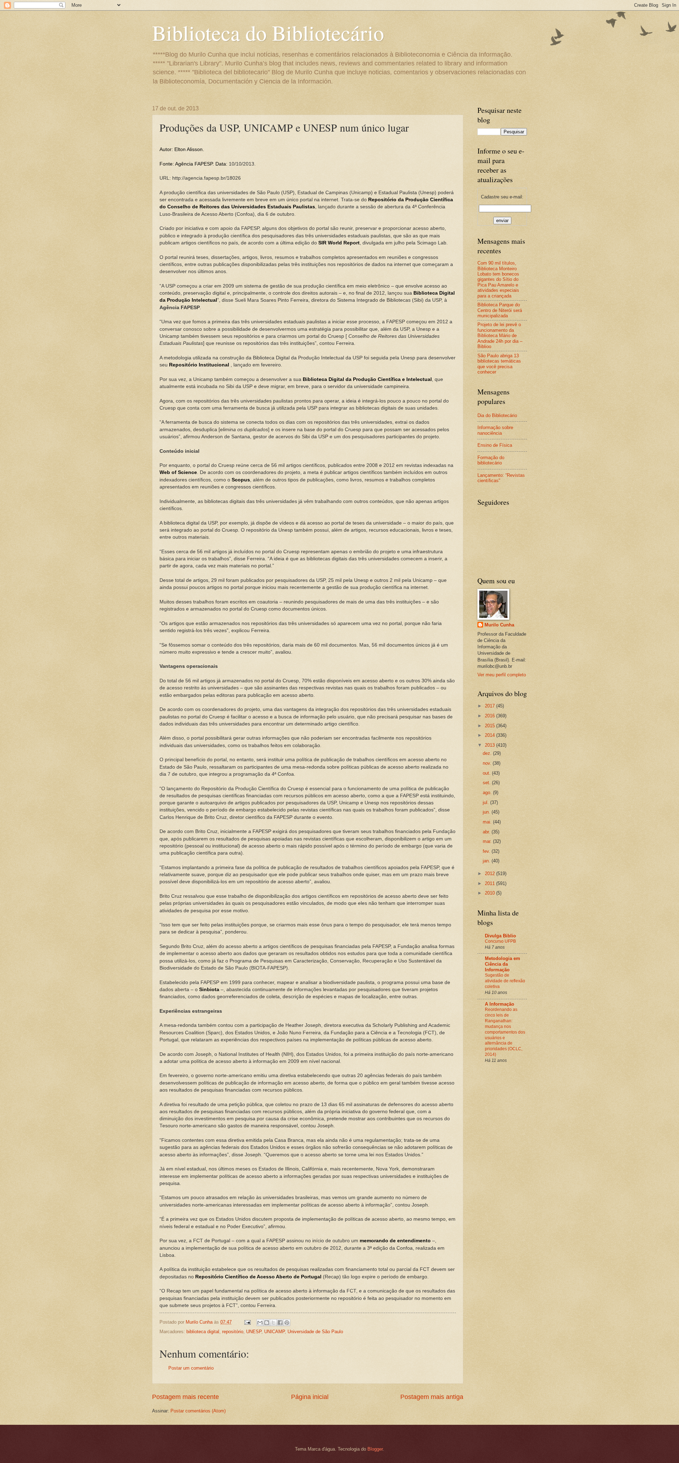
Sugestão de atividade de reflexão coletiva (505, 981)
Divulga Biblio (500, 935)
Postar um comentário (191, 1368)
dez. (488, 753)
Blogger (375, 1449)
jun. (487, 812)
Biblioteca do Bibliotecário (268, 32)
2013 (490, 745)
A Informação (499, 1004)
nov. (488, 763)
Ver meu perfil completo (501, 674)
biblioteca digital (202, 1331)
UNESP (253, 1331)
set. (487, 782)
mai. (488, 822)
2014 (490, 735)
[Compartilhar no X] (273, 1322)
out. (487, 773)
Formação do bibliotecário (490, 460)
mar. (488, 841)
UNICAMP (274, 1331)
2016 (490, 715)
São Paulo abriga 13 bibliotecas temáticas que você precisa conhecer (499, 364)
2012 (490, 873)
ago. (488, 792)
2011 (490, 883)
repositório (232, 1331)
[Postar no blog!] (266, 1322)
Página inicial (310, 1396)
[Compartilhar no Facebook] (280, 1322)
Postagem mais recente (185, 1396)
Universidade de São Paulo (315, 1331)
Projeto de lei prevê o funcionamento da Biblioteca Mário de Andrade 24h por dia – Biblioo (499, 335)
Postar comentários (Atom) (198, 1410)
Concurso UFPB (500, 941)
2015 (490, 725)
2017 (490, 706)
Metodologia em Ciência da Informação (502, 964)
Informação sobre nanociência (495, 430)
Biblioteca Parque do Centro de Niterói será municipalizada (499, 310)
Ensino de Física (494, 445)
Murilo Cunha (499, 625)
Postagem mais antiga (431, 1396)
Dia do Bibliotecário (497, 415)
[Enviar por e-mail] (259, 1322)
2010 (490, 893)
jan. (487, 860)
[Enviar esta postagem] (247, 1322)
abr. (487, 831)
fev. (487, 851)
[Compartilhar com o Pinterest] (286, 1322)
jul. (486, 802)
